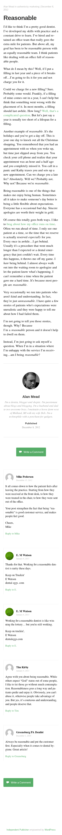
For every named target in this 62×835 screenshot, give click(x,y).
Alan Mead (8, 6)
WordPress (50, 829)
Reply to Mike (12, 533)
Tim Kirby (22, 667)
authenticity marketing (28, 6)
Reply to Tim (12, 710)
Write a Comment (33, 452)
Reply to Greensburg (15, 756)
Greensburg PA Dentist (29, 732)
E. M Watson (24, 555)
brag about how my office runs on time (31, 224)
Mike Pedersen (24, 477)
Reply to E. (11, 589)
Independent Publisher (18, 829)
